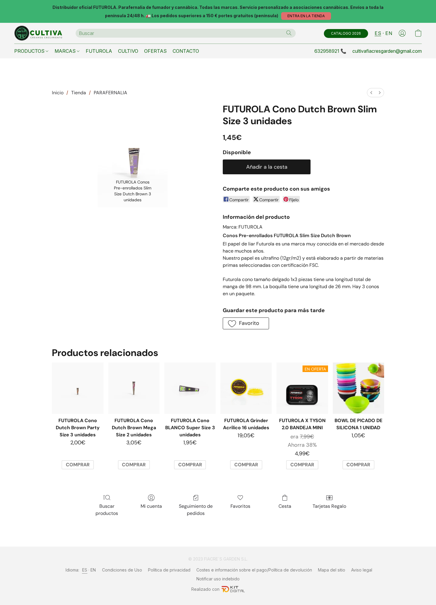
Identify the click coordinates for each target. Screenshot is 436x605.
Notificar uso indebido (218, 578)
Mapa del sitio (331, 569)
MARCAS (66, 51)
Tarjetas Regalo (329, 506)
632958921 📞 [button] (330, 51)
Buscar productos (107, 509)
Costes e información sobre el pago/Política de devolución (254, 569)
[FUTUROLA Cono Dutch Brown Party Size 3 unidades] (77, 388)
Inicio (57, 93)
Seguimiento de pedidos (196, 509)
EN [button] (388, 33)
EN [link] (93, 569)
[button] (306, 16)
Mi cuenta (151, 506)
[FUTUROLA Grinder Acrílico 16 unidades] (246, 388)
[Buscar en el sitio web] (288, 33)
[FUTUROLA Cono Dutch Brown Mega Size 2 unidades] (134, 388)
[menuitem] (371, 92)
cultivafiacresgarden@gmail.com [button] (387, 51)
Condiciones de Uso (122, 569)
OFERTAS (155, 51)
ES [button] (378, 33)
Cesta (285, 506)
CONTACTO (186, 51)
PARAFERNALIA (110, 93)
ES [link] (84, 569)
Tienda (78, 93)
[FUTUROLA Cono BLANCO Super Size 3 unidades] (190, 388)
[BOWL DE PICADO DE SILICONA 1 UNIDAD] (358, 388)
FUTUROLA (99, 51)
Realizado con (205, 589)
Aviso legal (361, 569)
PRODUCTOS (30, 51)
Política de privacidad (169, 569)
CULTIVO (128, 51)
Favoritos (240, 506)
